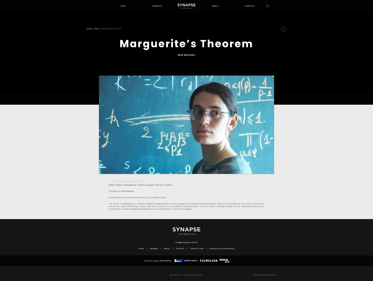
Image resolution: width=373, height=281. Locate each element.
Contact (250, 6)
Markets (157, 6)
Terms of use (196, 248)
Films (123, 6)
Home (89, 28)
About (215, 6)
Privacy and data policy (222, 248)
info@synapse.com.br (186, 242)
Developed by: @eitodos (265, 275)
